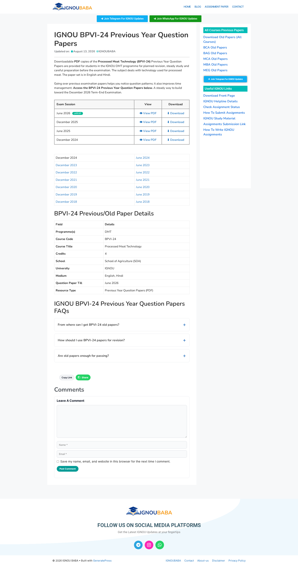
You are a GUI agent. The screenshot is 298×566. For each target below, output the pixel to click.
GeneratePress (102, 560)
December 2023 (66, 165)
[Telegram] (138, 545)
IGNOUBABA (173, 560)
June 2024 (143, 158)
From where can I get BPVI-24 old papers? (88, 325)
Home (187, 6)
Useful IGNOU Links (218, 88)
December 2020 (66, 187)
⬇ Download (175, 113)
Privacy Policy (237, 560)
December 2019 (66, 194)
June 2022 (143, 172)
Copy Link (67, 377)
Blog (198, 6)
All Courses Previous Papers (224, 30)
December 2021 (66, 180)
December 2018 (66, 202)
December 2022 (66, 172)
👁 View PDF (148, 113)
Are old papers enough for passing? (83, 356)
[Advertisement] (224, 161)
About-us (203, 560)
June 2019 (143, 194)
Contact (238, 6)
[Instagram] (149, 545)
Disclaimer (218, 560)
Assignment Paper (216, 6)
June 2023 (143, 165)
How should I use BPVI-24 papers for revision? (91, 340)
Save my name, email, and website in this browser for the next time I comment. (115, 461)
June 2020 (143, 187)
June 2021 (143, 180)
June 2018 (143, 202)
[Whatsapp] (159, 545)
